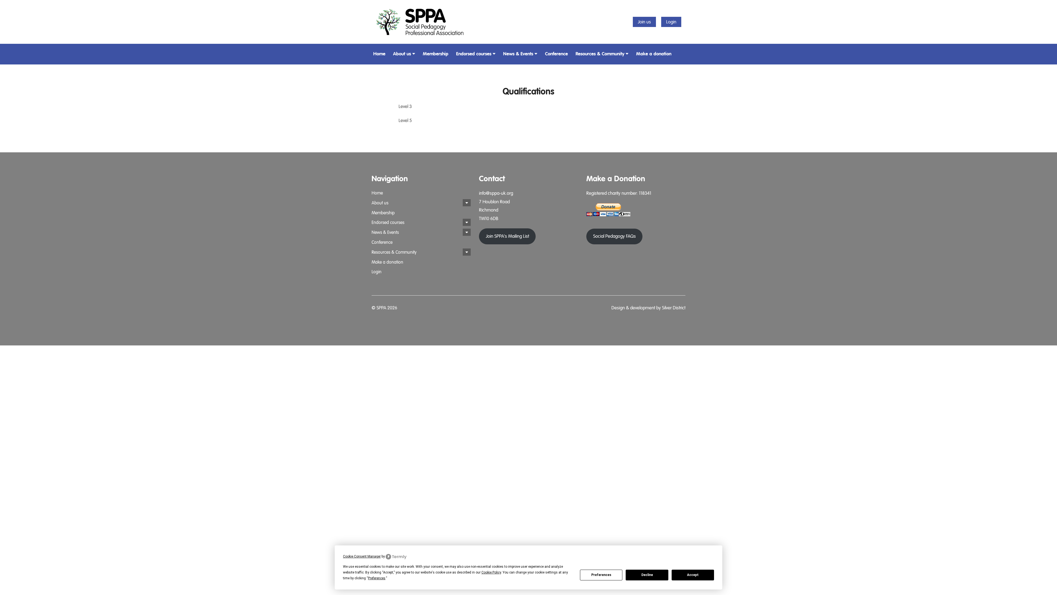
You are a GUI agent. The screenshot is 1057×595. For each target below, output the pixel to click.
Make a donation (653, 54)
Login (671, 22)
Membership (435, 54)
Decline (647, 575)
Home (379, 54)
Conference (556, 54)
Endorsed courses (473, 54)
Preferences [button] (376, 578)
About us (402, 54)
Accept (693, 575)
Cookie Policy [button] (491, 572)
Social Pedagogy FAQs (614, 236)
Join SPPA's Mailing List (507, 236)
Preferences (601, 575)
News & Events (518, 54)
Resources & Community (600, 54)
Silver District (673, 308)
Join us (644, 22)
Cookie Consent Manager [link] (362, 556)
